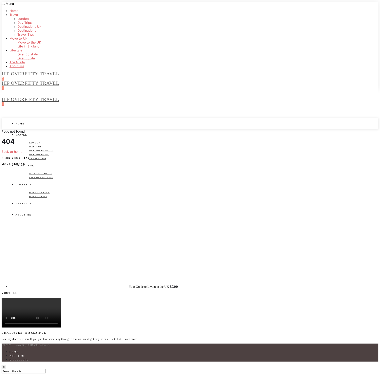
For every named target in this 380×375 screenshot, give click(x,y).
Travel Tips (25, 34)
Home (14, 11)
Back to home (12, 152)
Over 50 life (26, 58)
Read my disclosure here (16, 339)
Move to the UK (29, 42)
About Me (17, 66)
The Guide (17, 62)
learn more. (131, 339)
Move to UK (18, 38)
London (23, 19)
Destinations (26, 30)
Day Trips (24, 23)
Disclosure (19, 359)
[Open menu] (3, 4)
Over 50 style (27, 54)
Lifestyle (16, 50)
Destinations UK (29, 26)
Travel (14, 15)
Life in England (28, 46)
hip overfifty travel (30, 73)
